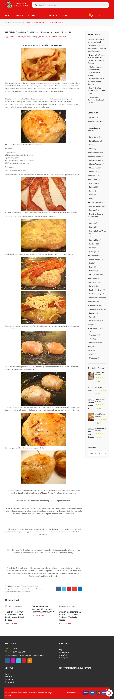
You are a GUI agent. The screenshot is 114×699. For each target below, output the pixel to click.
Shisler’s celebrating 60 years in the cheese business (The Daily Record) (70, 616)
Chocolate (93, 179)
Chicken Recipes (16, 589)
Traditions (93, 335)
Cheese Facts (94, 153)
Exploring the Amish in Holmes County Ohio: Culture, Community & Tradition (96, 59)
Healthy (92, 227)
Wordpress (93, 358)
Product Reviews (95, 290)
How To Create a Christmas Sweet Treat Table (96, 90)
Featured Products (96, 206)
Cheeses (92, 176)
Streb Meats (26, 592)
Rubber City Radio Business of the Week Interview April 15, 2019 (43, 609)
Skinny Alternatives (96, 309)
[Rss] (29, 660)
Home (7, 22)
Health (91, 223)
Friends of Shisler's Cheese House (95, 215)
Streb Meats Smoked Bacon (28, 493)
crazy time (93, 183)
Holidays (92, 244)
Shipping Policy (64, 658)
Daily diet (92, 187)
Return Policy (63, 655)
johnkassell (11, 37)
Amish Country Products (94, 129)
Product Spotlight (95, 294)
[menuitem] (7, 15)
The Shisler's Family (59, 37)
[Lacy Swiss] (91, 389)
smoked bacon (15, 592)
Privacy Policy (64, 653)
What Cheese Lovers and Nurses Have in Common (96, 81)
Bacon (11, 586)
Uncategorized (94, 343)
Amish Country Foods (97, 122)
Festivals (92, 210)
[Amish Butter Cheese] (91, 376)
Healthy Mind (94, 240)
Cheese (29, 586)
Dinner (25, 589)
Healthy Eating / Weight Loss (97, 232)
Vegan (91, 347)
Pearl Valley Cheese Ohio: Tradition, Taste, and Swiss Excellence (97, 48)
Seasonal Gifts (94, 305)
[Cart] (99, 16)
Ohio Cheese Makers (96, 275)
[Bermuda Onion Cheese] (91, 433)
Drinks (91, 191)
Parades (92, 286)
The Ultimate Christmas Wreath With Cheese (96, 100)
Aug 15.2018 (67, 624)
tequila (91, 325)
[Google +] (74, 589)
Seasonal (92, 302)
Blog (60, 650)
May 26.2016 (25, 37)
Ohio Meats (93, 279)
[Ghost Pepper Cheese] (91, 417)
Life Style (92, 252)
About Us (8, 677)
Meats (91, 263)
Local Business (94, 256)
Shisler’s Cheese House (29, 490)
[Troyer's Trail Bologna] (91, 404)
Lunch (7, 592)
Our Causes (93, 282)
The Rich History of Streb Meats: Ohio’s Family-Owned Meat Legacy (14, 616)
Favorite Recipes (18, 22)
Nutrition (92, 271)
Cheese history (94, 160)
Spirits (91, 317)
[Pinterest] (69, 589)
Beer (91, 145)
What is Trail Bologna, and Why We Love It (96, 40)
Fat (90, 199)
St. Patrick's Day (95, 321)
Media (91, 267)
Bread (91, 149)
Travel (91, 339)
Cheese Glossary (95, 156)
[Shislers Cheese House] (17, 4)
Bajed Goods (93, 137)
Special (92, 313)
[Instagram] (13, 660)
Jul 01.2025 (13, 624)
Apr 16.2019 (40, 616)
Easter (91, 195)
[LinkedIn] (80, 589)
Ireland (91, 248)
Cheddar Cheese (47, 493)
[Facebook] (58, 589)
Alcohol (92, 118)
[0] (91, 16)
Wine (91, 354)
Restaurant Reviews (96, 298)
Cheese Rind (93, 168)
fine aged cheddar (35, 589)
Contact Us (9, 679)
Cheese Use (93, 172)
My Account (9, 682)
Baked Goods (94, 141)
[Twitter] (64, 589)
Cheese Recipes (95, 164)
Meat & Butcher (95, 259)
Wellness (92, 350)
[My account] (105, 16)
